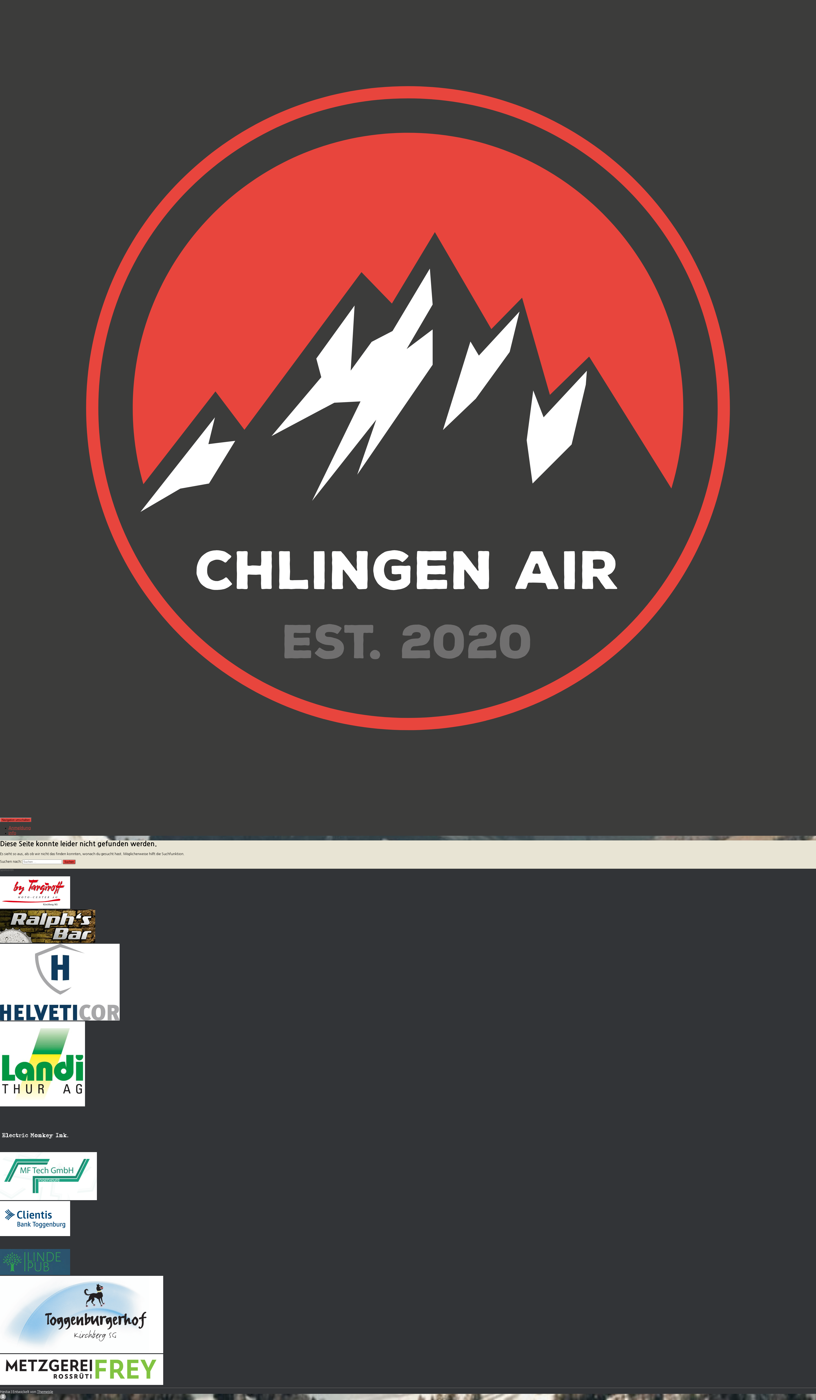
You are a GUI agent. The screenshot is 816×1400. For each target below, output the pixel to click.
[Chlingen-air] (408, 815)
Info (12, 833)
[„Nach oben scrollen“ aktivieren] (3, 1397)
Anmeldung (19, 828)
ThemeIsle (45, 1391)
